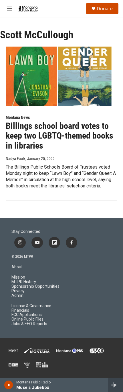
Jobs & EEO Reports (29, 324)
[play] (8, 385)
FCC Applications (26, 315)
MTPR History (23, 282)
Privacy (18, 291)
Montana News (18, 117)
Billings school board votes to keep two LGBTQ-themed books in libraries (59, 136)
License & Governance (31, 306)
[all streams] (115, 385)
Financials (20, 310)
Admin (17, 295)
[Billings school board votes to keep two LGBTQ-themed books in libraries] (59, 76)
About (17, 267)
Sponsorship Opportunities (35, 286)
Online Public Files (27, 319)
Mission (18, 277)
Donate (105, 8)
